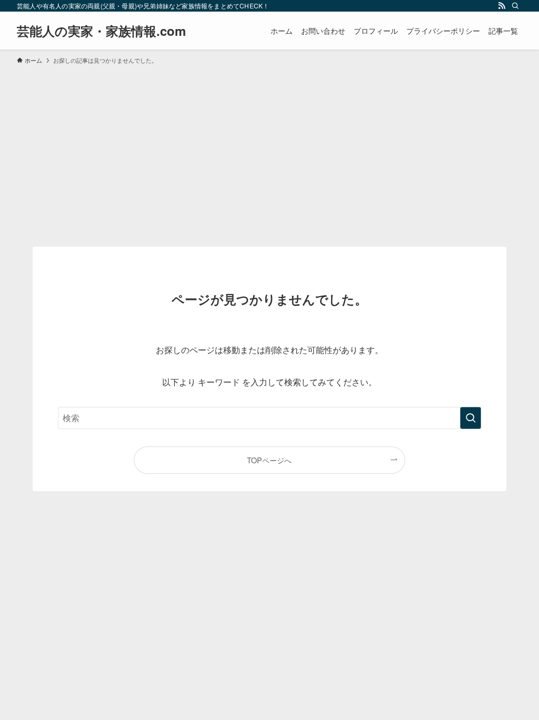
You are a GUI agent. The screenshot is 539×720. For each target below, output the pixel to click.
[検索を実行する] (470, 418)
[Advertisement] (269, 151)
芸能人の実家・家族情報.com (101, 30)
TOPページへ (269, 459)
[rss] (501, 6)
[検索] (515, 6)
